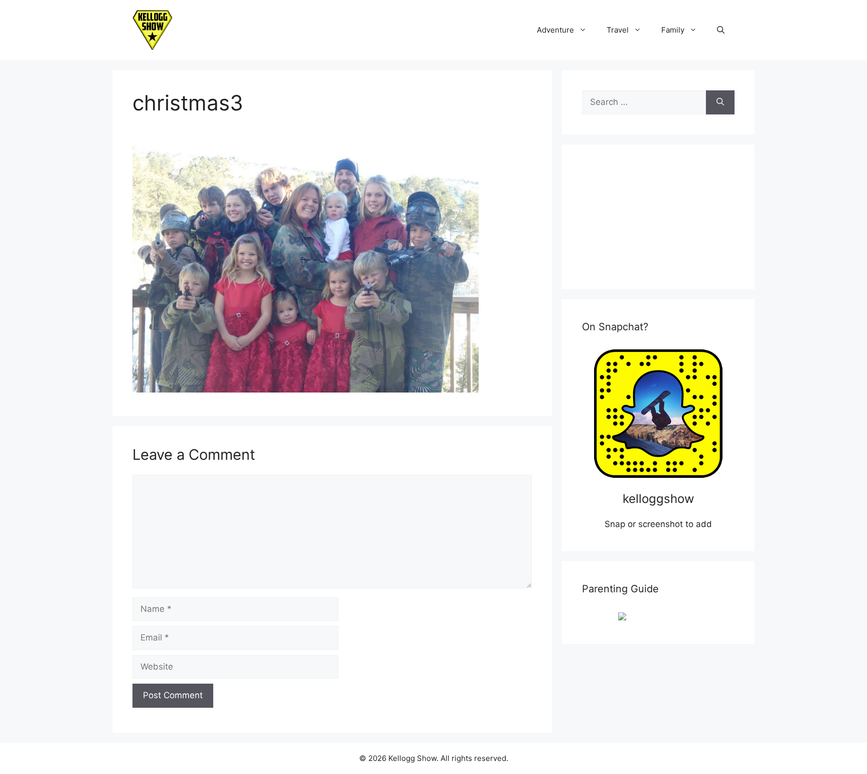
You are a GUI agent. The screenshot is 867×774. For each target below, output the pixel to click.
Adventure (555, 30)
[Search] (720, 102)
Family (672, 30)
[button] (721, 30)
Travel (618, 30)
